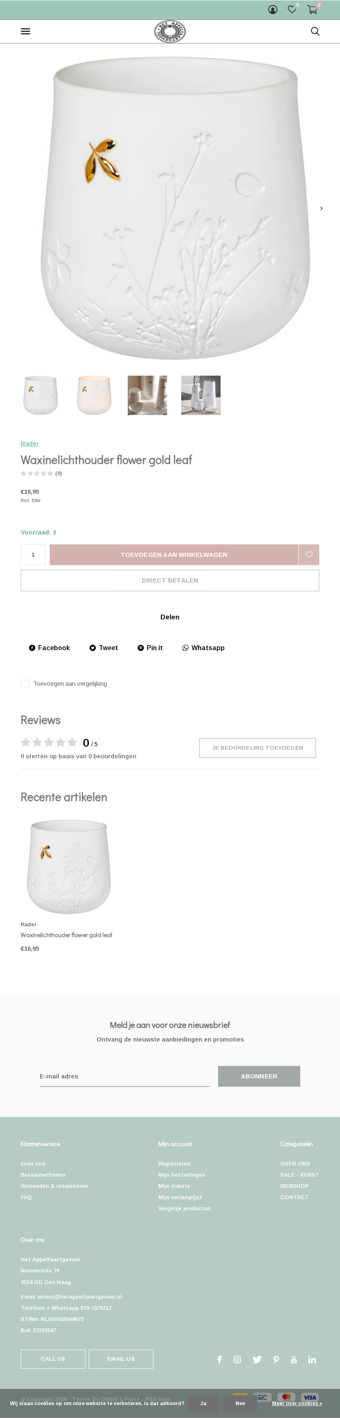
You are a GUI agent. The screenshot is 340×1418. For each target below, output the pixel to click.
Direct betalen (170, 580)
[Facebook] (219, 1359)
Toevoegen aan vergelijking (70, 683)
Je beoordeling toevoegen (257, 748)
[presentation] (322, 208)
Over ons (33, 1164)
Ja (203, 1403)
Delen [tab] (170, 617)
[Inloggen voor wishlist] (309, 554)
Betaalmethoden (43, 1175)
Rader (30, 443)
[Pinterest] (276, 1359)
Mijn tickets (174, 1186)
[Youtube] (294, 1359)
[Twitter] (257, 1359)
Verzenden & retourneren (54, 1186)
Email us (120, 1359)
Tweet (108, 647)
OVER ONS (295, 1164)
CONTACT (294, 1197)
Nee (240, 1403)
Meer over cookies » (297, 1403)
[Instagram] (237, 1359)
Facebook (54, 647)
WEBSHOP (294, 1186)
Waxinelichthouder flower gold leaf (66, 934)
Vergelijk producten (184, 1208)
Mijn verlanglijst (180, 1197)
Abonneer (259, 1076)
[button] (27, 31)
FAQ (26, 1197)
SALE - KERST (299, 1175)
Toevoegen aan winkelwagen (174, 554)
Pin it (155, 647)
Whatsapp (208, 647)
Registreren (174, 1164)
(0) (58, 473)
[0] (312, 9)
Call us (53, 1359)
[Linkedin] (312, 1359)
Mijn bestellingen (181, 1175)
